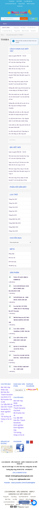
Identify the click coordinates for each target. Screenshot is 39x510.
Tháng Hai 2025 (13, 199)
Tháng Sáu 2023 (13, 203)
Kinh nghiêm (6, 412)
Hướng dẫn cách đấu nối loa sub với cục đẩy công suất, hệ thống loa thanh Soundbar (19, 106)
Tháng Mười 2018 (13, 227)
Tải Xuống (5, 416)
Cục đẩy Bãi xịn (28, 1)
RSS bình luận (12, 261)
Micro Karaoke (30, 499)
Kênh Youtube (31, 3)
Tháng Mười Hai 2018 (14, 219)
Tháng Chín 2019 (13, 207)
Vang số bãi (21, 3)
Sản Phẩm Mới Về (23, 496)
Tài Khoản (33, 496)
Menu (5, 23)
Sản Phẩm (19, 1)
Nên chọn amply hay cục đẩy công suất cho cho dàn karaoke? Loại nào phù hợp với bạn (19, 97)
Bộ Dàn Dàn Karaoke (28, 504)
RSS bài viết (12, 257)
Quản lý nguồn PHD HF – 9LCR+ (17, 56)
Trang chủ (11, 1)
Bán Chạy (7, 499)
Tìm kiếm (24, 18)
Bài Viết (18, 504)
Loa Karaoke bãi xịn (10, 3)
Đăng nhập (11, 253)
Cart (34, 19)
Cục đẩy (15, 499)
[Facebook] (27, 442)
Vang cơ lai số (6, 419)
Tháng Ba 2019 (13, 215)
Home (2, 35)
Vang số (21, 499)
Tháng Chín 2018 (13, 231)
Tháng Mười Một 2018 (14, 223)
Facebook (20, 6)
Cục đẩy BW (5, 404)
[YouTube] (31, 442)
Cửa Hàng (13, 496)
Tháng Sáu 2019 (13, 211)
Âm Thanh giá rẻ (9, 504)
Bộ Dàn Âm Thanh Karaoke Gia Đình (7, 394)
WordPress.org (12, 265)
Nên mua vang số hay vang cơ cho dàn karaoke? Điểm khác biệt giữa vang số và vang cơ (19, 75)
